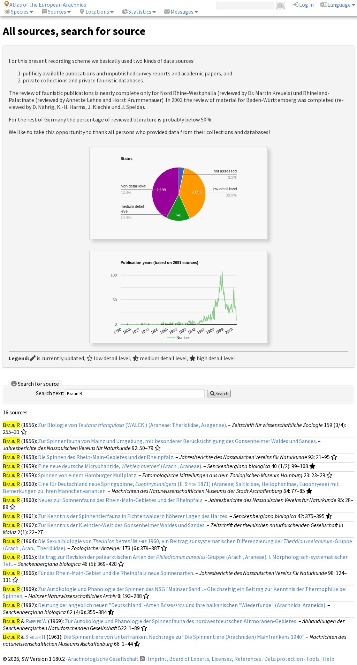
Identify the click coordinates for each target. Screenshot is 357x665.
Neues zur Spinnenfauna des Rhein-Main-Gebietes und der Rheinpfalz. (121, 499)
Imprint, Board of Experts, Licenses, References (204, 658)
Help (328, 658)
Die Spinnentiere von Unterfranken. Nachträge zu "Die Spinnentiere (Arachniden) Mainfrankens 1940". (184, 636)
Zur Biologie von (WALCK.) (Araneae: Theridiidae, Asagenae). (132, 424)
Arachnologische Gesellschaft (103, 658)
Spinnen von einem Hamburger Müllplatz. (87, 475)
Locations (97, 11)
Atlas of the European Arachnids (47, 4)
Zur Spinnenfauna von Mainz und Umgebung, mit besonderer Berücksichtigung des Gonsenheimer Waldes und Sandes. (177, 440)
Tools (313, 658)
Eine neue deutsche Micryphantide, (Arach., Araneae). (120, 466)
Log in (306, 4)
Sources (57, 11)
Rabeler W (36, 621)
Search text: (50, 393)
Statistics (139, 11)
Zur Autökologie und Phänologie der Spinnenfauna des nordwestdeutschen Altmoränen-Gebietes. (181, 621)
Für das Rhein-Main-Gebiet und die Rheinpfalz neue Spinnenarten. (116, 572)
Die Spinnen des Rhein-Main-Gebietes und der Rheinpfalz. (106, 456)
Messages (181, 11)
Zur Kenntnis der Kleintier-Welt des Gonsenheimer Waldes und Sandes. (122, 525)
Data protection (283, 658)
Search (221, 394)
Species (20, 11)
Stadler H (35, 636)
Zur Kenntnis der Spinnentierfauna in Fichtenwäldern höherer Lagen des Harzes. (133, 515)
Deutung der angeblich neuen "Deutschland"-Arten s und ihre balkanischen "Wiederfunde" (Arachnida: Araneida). (182, 604)
